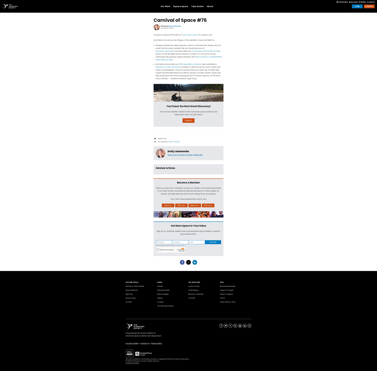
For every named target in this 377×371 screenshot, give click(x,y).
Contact (191, 298)
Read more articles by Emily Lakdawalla (185, 155)
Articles (177, 142)
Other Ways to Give (227, 302)
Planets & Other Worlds (135, 286)
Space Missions (132, 290)
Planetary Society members (168, 67)
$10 (181, 205)
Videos (160, 298)
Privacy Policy (181, 246)
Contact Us (144, 343)
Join (357, 6)
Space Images (163, 294)
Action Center (193, 286)
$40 (208, 205)
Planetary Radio (163, 290)
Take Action (197, 6)
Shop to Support (226, 294)
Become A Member (196, 294)
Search (372, 2)
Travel (222, 298)
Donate (369, 6)
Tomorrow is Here (189, 35)
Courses (160, 302)
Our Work (165, 6)
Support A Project (227, 290)
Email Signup (193, 290)
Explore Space (180, 6)
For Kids (129, 302)
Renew (363, 2)
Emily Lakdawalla (178, 151)
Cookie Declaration (132, 363)
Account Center (132, 343)
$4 (168, 205)
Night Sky (129, 294)
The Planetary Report (165, 306)
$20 (195, 205)
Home (170, 142)
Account (354, 2)
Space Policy (131, 298)
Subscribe (212, 242)
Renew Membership (227, 286)
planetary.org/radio (164, 51)
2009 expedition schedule (190, 64)
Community (343, 2)
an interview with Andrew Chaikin (206, 51)
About (210, 6)
